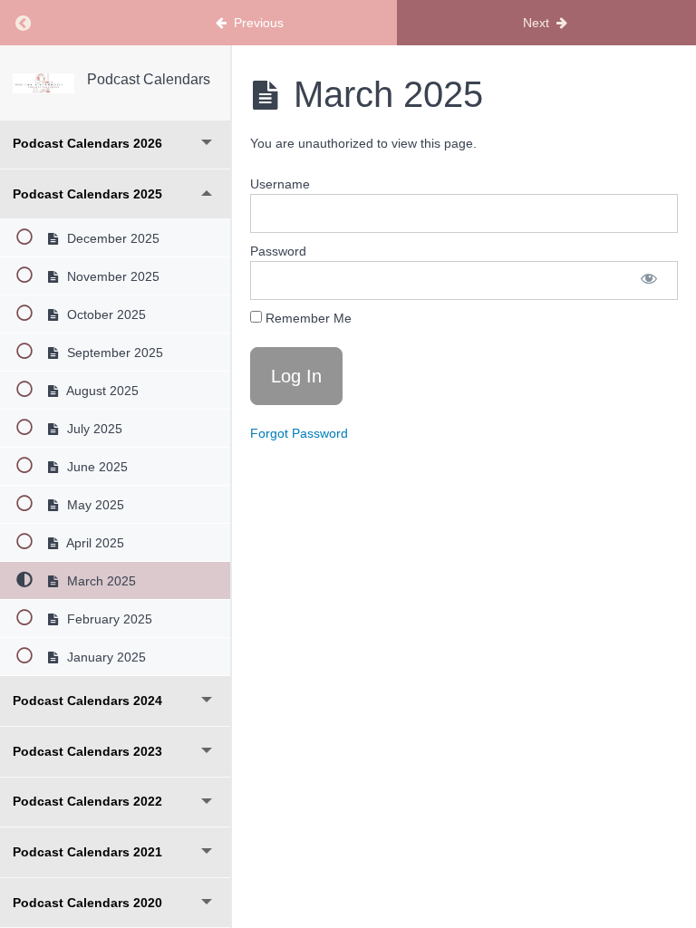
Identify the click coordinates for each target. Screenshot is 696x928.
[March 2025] (43, 83)
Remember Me (307, 318)
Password (278, 251)
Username (280, 184)
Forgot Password (299, 433)
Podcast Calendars (148, 79)
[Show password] (649, 280)
